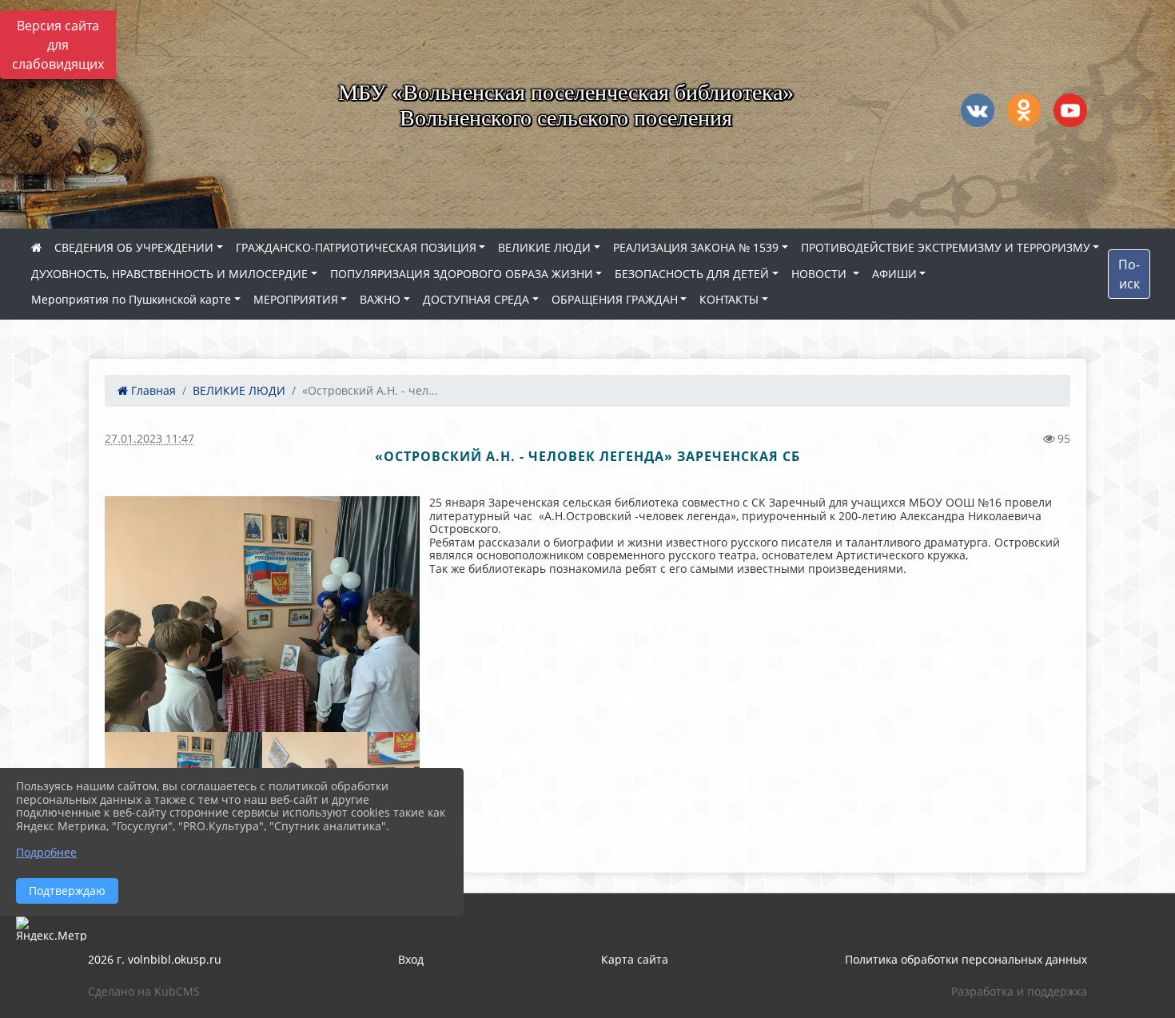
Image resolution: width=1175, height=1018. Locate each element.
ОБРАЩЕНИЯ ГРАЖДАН (615, 299)
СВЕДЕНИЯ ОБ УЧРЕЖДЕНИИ (133, 247)
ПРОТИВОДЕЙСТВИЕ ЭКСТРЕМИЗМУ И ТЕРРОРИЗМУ (945, 247)
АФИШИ (894, 273)
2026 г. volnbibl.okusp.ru (154, 959)
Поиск (1129, 274)
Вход (411, 959)
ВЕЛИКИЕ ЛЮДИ (544, 247)
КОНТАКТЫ (729, 299)
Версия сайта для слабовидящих (58, 45)
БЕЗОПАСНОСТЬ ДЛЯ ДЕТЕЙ (692, 273)
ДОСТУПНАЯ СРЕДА (476, 299)
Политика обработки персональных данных (966, 959)
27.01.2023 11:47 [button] (149, 438)
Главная (152, 390)
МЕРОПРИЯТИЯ (295, 299)
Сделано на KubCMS (144, 991)
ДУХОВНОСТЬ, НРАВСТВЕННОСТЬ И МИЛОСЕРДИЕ (169, 273)
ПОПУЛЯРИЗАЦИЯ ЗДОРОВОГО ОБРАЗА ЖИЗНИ (461, 273)
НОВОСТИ (820, 273)
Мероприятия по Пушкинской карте (131, 299)
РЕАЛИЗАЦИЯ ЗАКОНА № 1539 (696, 247)
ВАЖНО (380, 299)
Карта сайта (634, 959)
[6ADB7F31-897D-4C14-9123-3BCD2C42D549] (262, 614)
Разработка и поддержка (1019, 991)
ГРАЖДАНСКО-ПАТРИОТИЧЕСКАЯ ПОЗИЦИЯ (356, 247)
